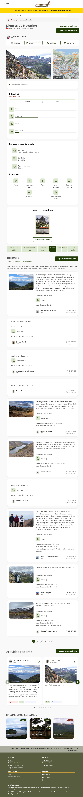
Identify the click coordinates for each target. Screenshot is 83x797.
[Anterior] (7, 682)
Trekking (14, 20)
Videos (64, 248)
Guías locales (73, 249)
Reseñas (52, 248)
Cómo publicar (47, 760)
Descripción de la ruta (30, 249)
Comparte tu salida (48, 763)
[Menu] (19, 4)
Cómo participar (47, 765)
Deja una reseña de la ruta (66, 259)
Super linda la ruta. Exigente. (54, 685)
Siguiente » (48, 641)
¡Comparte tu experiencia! (68, 30)
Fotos (59, 248)
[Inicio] (8, 20)
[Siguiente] (78, 682)
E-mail (10, 774)
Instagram (47, 780)
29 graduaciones (14, 96)
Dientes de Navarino (42, 239)
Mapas (10, 760)
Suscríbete (11, 787)
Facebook (46, 774)
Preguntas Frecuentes (15, 768)
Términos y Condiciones (16, 765)
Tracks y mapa (43, 249)
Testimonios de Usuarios (16, 763)
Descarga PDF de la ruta (68, 26)
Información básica (14, 249)
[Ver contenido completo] (38, 661)
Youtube (47, 777)
